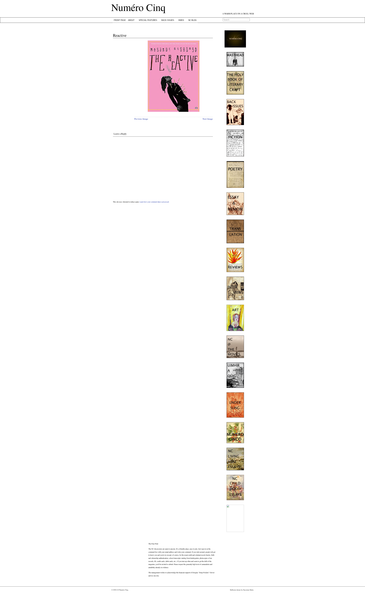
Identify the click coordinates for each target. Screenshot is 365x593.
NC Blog (192, 20)
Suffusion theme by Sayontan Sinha (242, 590)
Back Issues (167, 20)
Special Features (148, 20)
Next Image (208, 118)
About (131, 20)
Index (181, 20)
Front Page (120, 20)
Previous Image (141, 118)
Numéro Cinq (138, 7)
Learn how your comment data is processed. (154, 202)
